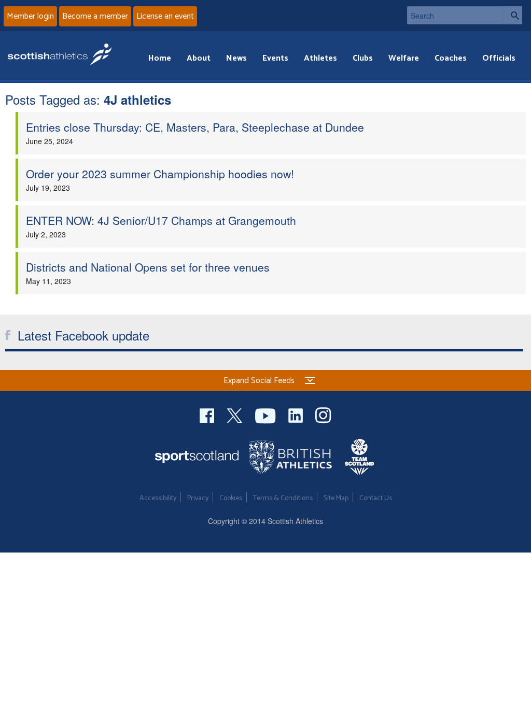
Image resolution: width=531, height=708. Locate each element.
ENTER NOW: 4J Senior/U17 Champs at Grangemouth (161, 220)
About (199, 58)
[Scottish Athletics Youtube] (266, 414)
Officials (498, 58)
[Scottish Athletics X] (236, 414)
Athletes (320, 58)
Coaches (451, 58)
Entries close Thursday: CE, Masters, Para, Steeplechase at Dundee (195, 127)
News (236, 58)
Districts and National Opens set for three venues (148, 267)
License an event (165, 16)
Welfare (403, 58)
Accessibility (157, 498)
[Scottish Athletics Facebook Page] (208, 414)
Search (512, 15)
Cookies (230, 498)
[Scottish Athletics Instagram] (323, 414)
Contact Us (375, 498)
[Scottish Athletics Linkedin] (296, 414)
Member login (30, 16)
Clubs (363, 58)
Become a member (95, 16)
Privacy (197, 498)
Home (159, 58)
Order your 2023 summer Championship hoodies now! (160, 173)
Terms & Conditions (283, 498)
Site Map (336, 498)
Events (275, 58)
